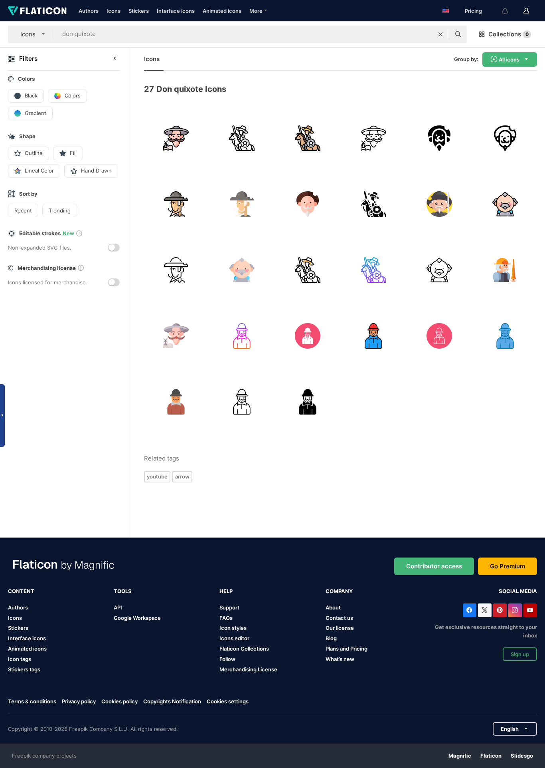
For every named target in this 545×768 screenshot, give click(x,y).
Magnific (459, 755)
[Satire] (175, 138)
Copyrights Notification (172, 701)
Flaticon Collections (244, 648)
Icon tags (19, 659)
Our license (340, 628)
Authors (89, 11)
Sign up (520, 654)
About (333, 607)
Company (339, 591)
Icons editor (234, 638)
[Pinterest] (500, 610)
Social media (518, 591)
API (118, 607)
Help (226, 591)
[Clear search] (440, 34)
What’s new (340, 659)
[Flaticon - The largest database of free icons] (37, 10)
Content (21, 591)
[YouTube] (530, 610)
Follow (227, 659)
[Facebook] (469, 610)
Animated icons (222, 11)
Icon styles (233, 628)
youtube (157, 476)
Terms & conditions (32, 701)
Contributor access (434, 566)
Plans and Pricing (346, 648)
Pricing (473, 11)
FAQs (226, 618)
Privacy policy (79, 701)
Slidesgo (522, 755)
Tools (123, 591)
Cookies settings (228, 701)
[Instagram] (515, 610)
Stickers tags (24, 669)
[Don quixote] (241, 138)
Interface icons (176, 11)
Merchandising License (248, 669)
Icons (113, 11)
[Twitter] (485, 610)
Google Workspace (137, 618)
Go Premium (507, 566)
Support (229, 607)
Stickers (138, 11)
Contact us (339, 618)
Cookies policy (119, 701)
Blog (331, 638)
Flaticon (491, 755)
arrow (182, 476)
